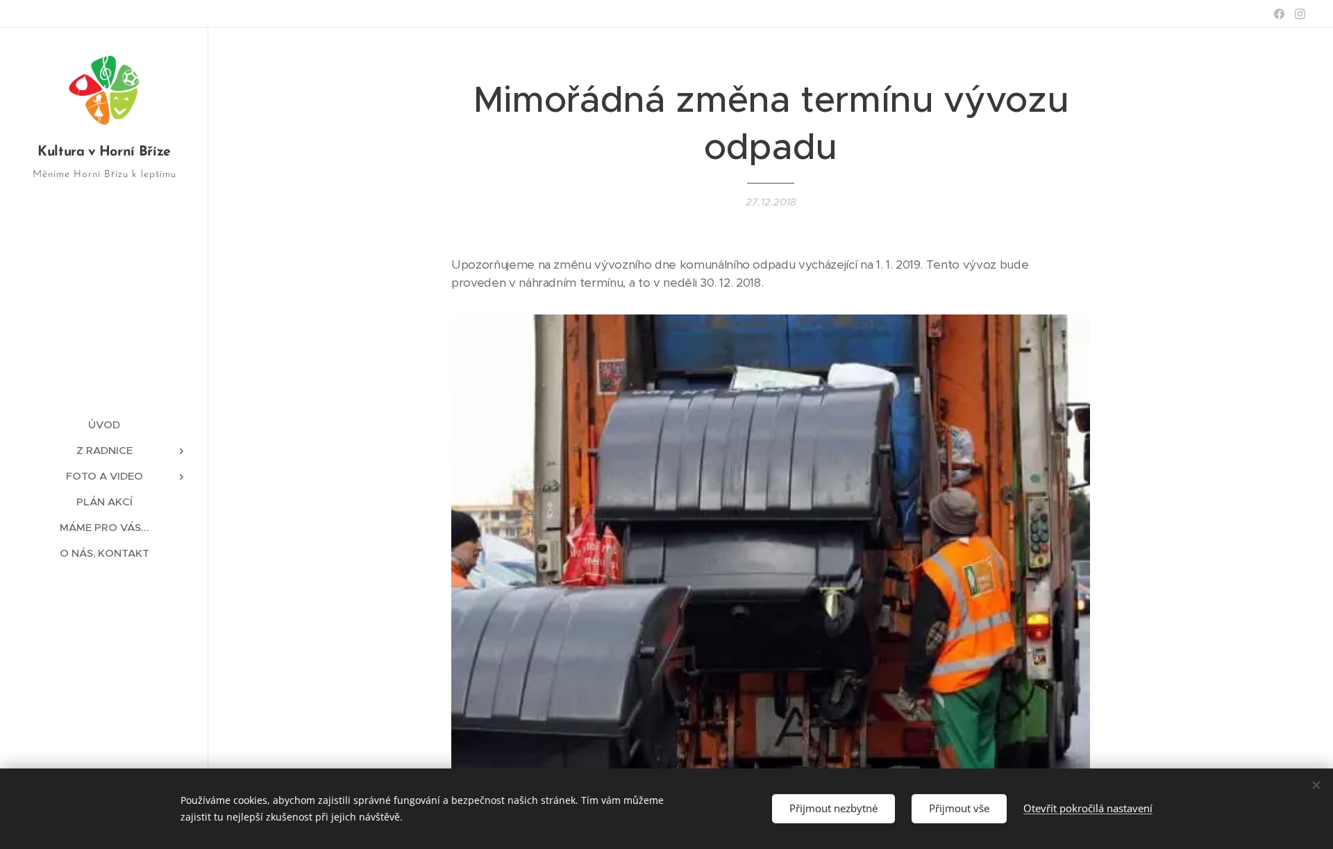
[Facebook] (1279, 14)
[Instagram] (1300, 14)
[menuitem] (104, 424)
